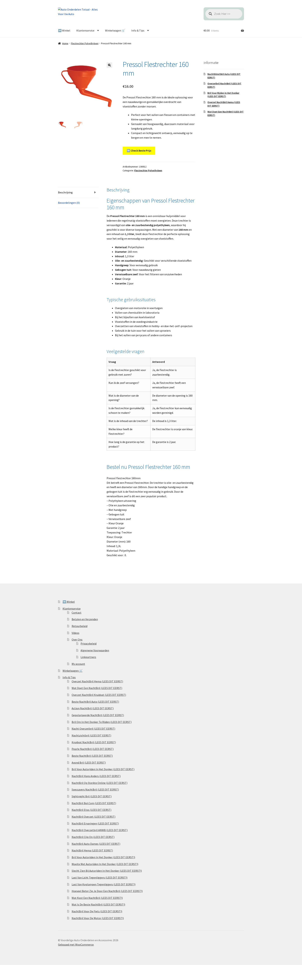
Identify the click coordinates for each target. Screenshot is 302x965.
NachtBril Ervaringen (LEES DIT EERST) (95, 823)
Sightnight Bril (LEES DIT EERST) (92, 796)
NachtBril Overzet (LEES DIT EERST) (93, 816)
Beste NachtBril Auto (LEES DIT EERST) (95, 701)
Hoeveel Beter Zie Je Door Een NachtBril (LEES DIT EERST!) (107, 891)
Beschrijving (65, 192)
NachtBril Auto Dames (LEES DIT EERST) (96, 843)
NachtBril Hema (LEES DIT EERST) (92, 850)
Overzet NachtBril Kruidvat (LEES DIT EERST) (99, 695)
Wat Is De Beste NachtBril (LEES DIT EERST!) (98, 904)
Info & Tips (137, 30)
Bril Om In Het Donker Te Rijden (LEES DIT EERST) (102, 722)
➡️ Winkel (64, 30)
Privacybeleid (88, 643)
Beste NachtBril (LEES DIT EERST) (92, 755)
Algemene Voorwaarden (95, 650)
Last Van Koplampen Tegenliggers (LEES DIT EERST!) (103, 884)
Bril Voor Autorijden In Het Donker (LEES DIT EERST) (103, 769)
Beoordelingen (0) (69, 202)
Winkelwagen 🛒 (115, 30)
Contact (76, 612)
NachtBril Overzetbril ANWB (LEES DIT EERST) (100, 830)
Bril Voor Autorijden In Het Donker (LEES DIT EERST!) (103, 857)
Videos (75, 633)
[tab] (78, 192)
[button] (109, 65)
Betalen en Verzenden (85, 619)
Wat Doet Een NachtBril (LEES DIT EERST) (97, 688)
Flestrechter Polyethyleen (84, 43)
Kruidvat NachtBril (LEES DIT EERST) (94, 742)
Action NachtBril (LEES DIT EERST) (93, 708)
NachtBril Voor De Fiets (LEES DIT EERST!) (97, 911)
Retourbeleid (79, 626)
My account (78, 664)
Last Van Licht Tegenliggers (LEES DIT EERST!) (99, 877)
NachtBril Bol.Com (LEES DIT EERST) (94, 803)
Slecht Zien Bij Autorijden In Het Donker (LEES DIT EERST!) (107, 870)
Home (65, 43)
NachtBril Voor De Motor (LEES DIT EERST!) (98, 918)
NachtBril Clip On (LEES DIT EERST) (93, 837)
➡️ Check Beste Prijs (139, 150)
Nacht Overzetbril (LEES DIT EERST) (93, 728)
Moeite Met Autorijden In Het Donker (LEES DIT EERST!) (105, 864)
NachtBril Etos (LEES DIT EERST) (91, 810)
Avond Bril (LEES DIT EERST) (89, 762)
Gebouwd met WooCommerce (76, 944)
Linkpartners (88, 657)
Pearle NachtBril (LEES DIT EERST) (93, 749)
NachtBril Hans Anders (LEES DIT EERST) (96, 776)
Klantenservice (85, 30)
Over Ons (77, 639)
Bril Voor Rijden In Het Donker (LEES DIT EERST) (223, 94)
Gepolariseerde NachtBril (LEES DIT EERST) (98, 715)
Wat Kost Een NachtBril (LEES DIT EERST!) (97, 898)
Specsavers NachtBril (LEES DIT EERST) (95, 789)
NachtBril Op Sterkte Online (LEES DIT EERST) (99, 783)
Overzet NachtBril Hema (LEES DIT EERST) (97, 681)
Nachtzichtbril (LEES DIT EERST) (91, 735)
